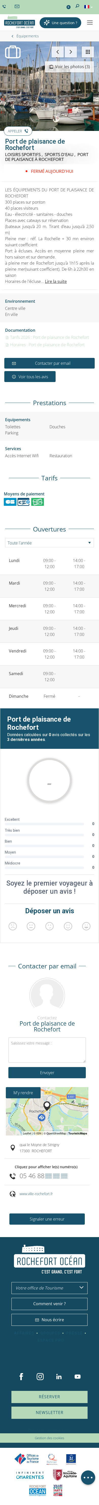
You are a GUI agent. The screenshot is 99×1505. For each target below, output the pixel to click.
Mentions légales (59, 1430)
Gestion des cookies (49, 1438)
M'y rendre (23, 1093)
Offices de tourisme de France (26, 1459)
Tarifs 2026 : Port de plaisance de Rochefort (49, 337)
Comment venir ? (49, 1303)
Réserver (49, 1397)
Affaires (24, 1333)
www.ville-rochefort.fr (36, 1193)
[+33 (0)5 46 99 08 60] (5, 6)
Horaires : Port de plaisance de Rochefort (47, 344)
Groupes (50, 1333)
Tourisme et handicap (71, 1459)
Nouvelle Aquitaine (65, 1475)
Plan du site (36, 1430)
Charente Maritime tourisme (29, 1475)
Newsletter (49, 1412)
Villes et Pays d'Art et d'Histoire (58, 1490)
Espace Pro (51, 1340)
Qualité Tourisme (52, 1459)
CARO (37, 1490)
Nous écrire (53, 1319)
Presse (74, 1333)
